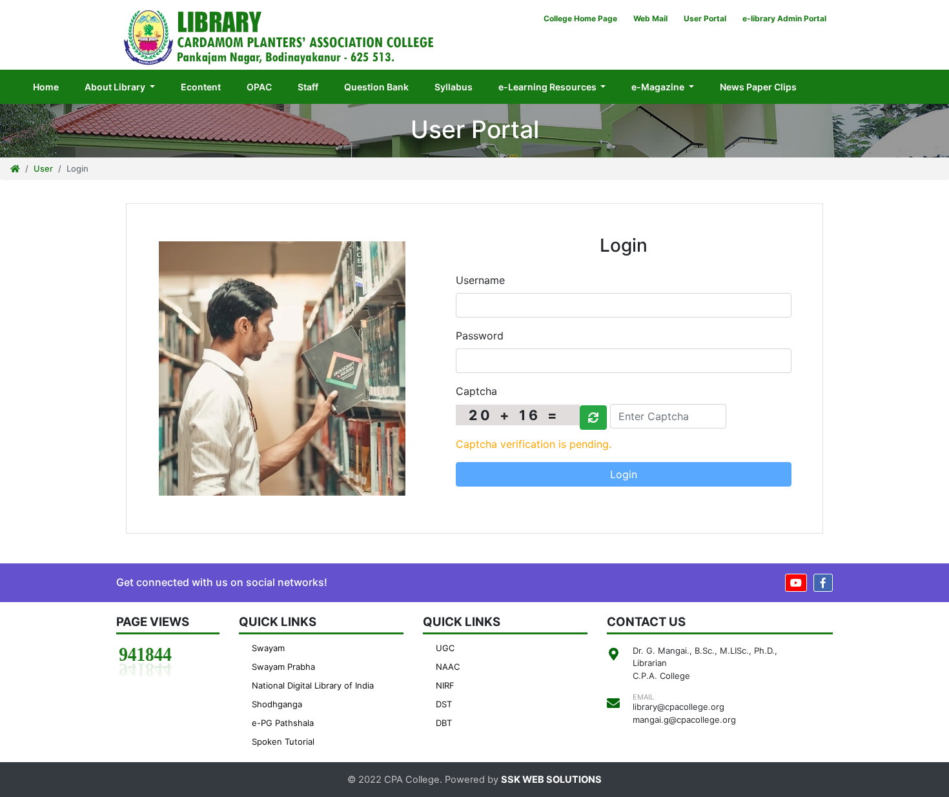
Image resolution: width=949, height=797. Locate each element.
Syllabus (453, 86)
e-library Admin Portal (784, 18)
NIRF (445, 685)
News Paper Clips (758, 86)
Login (623, 474)
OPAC (259, 86)
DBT (444, 723)
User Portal (705, 18)
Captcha (476, 391)
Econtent (201, 86)
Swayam (268, 648)
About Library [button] (116, 86)
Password (480, 335)
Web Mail (650, 18)
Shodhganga (277, 704)
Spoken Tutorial (283, 741)
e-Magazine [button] (658, 86)
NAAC (448, 666)
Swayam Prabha (283, 666)
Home (52, 86)
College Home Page (580, 18)
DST (444, 704)
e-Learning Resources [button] (548, 86)
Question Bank (376, 86)
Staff (308, 86)
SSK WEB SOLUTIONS (551, 779)
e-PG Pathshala (283, 723)
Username (480, 280)
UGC (445, 648)
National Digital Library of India (313, 685)
